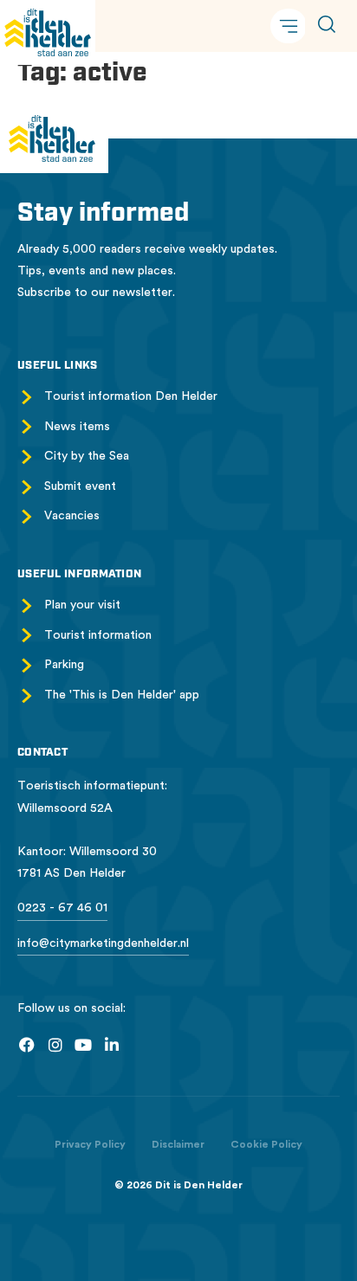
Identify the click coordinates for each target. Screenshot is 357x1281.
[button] (288, 26)
